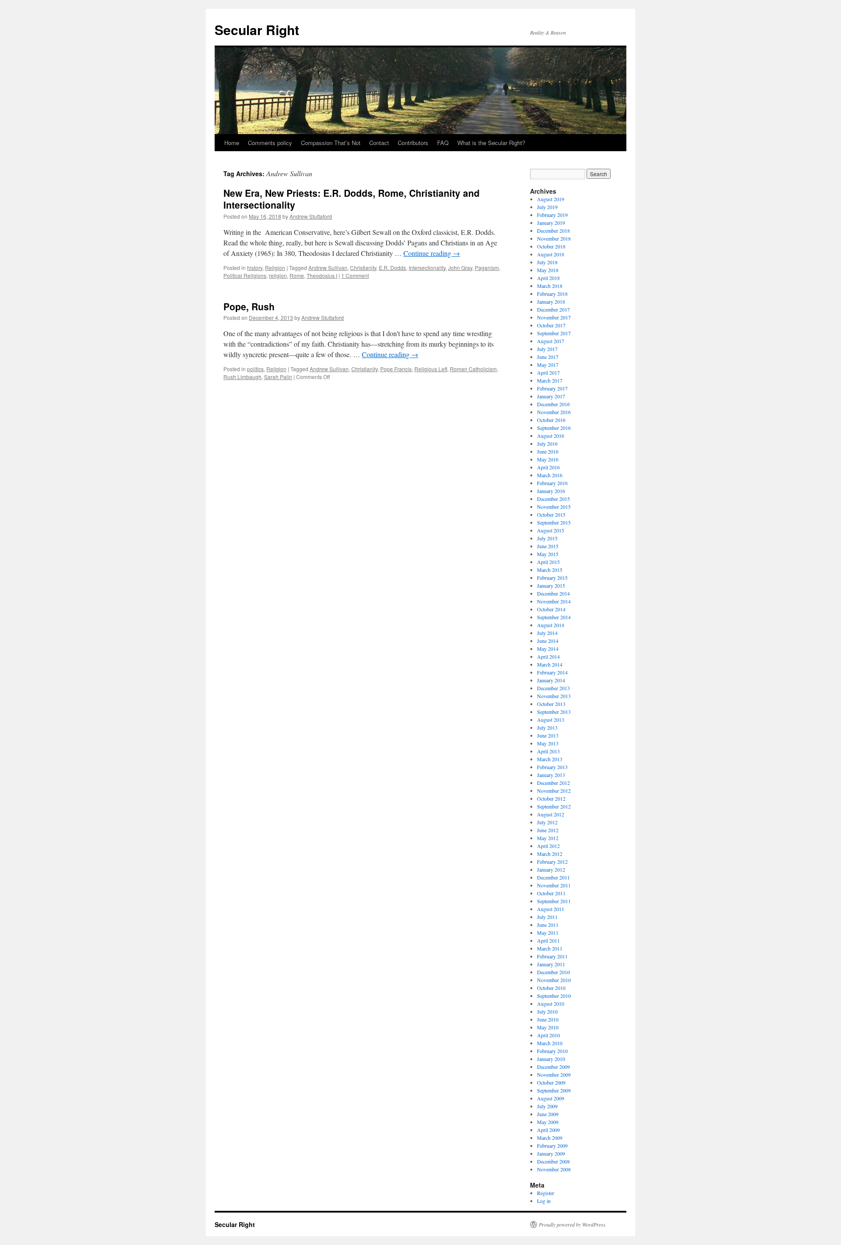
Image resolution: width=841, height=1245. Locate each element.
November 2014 (554, 601)
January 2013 (551, 774)
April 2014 (548, 656)
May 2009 (547, 1121)
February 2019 (552, 214)
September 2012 (554, 806)
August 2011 (550, 908)
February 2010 (552, 1050)
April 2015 (548, 561)
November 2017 (554, 317)
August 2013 (550, 719)
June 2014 (547, 640)
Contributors (413, 142)
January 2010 (551, 1058)
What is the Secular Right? (491, 142)
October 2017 (551, 325)
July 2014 (547, 632)
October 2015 (551, 514)
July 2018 (547, 262)
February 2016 (552, 482)
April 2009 (548, 1129)
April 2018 (548, 277)
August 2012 (550, 814)
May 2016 (547, 459)
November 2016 (554, 411)
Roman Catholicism (473, 368)
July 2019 (547, 206)
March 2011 (549, 948)
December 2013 (553, 688)
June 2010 (547, 1019)
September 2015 (554, 522)
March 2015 (549, 569)
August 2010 (550, 1003)
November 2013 (554, 695)
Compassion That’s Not (330, 142)
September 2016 (554, 427)
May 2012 (547, 837)
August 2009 (550, 1098)
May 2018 (547, 269)
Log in (544, 1200)
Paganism (487, 267)
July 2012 (547, 822)
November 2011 (554, 885)
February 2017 (552, 388)
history (254, 267)
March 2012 (549, 853)
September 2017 (554, 333)
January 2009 (551, 1153)
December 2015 (553, 498)
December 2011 (553, 877)
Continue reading (431, 253)
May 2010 (547, 1027)
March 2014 (549, 664)
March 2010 (549, 1042)
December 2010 (553, 971)
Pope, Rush (249, 306)
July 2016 (547, 443)
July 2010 (547, 1011)
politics (255, 368)
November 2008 (554, 1169)
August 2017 (550, 340)
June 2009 (547, 1113)
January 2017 (551, 396)
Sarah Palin (278, 376)
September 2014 (554, 617)
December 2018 (553, 230)
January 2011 (551, 964)
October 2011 (551, 893)
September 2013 (554, 711)
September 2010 (554, 995)
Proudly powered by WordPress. (573, 1224)
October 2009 (551, 1082)
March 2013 (549, 759)
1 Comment (355, 275)
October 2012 (551, 798)
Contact (379, 142)
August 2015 (550, 530)
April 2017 (548, 372)
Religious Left (430, 368)
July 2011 (547, 916)
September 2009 (554, 1090)
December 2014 (553, 593)
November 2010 (554, 979)
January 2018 (551, 301)
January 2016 (551, 490)
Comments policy (270, 142)
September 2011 (554, 900)
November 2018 (554, 238)
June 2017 (547, 356)
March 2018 (549, 285)
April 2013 (548, 751)
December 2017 (553, 309)
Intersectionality (427, 267)
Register (545, 1192)
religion (278, 275)
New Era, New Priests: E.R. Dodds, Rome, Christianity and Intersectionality (351, 198)
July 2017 (547, 348)
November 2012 (554, 790)
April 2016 (548, 467)
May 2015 (547, 553)
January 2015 (551, 585)
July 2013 (547, 727)
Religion (275, 267)
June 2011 (547, 924)
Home (231, 142)
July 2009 (547, 1106)
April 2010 (548, 1035)
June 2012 (547, 830)
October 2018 (551, 246)
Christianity (363, 267)
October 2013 (551, 703)
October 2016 (551, 419)
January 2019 (551, 222)
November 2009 (554, 1074)
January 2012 (551, 869)
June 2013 (547, 735)
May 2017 (547, 364)
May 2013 (547, 743)
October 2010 (551, 987)
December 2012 (553, 782)
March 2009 (549, 1137)
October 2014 (551, 609)
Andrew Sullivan (327, 267)
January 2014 (551, 680)
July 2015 (547, 538)
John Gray (460, 267)
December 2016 (553, 404)
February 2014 (552, 672)
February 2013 (552, 766)
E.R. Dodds (392, 267)
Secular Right (257, 29)
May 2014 (547, 648)
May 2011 (547, 932)
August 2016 (550, 435)
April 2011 (548, 940)
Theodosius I (322, 275)
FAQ (443, 142)
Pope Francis (396, 368)
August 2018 (550, 254)
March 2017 (549, 380)
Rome (297, 275)
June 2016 (547, 451)
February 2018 (552, 293)
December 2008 (553, 1161)
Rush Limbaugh (242, 376)
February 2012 (552, 861)
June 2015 (547, 546)
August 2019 (550, 198)
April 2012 (548, 845)
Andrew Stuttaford (311, 216)
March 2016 (549, 475)
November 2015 (554, 506)
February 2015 (552, 577)
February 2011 (552, 956)
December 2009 (553, 1066)
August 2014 (550, 624)
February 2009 (552, 1145)
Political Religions (244, 275)
